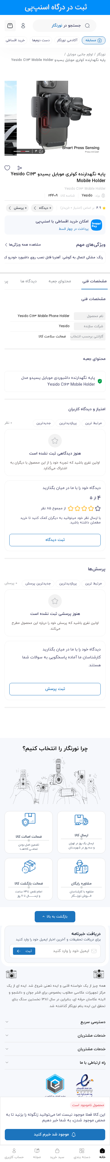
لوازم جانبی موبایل (80, 54)
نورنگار (101, 54)
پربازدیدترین (68, 423)
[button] (20, 168)
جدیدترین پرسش (38, 583)
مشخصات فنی (94, 281)
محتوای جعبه (60, 281)
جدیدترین (43, 423)
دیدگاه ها (29, 281)
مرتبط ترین (93, 423)
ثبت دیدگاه (55, 540)
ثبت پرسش (55, 689)
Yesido (87, 195)
